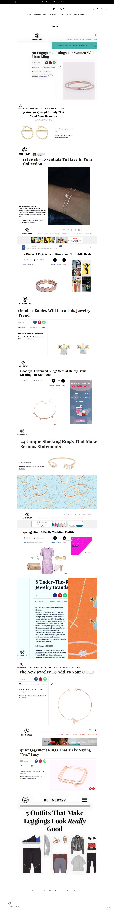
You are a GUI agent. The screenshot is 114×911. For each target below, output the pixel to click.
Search (27, 891)
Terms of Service (59, 891)
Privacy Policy (48, 891)
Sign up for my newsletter (81, 891)
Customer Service (37, 891)
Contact (69, 891)
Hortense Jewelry (16, 907)
